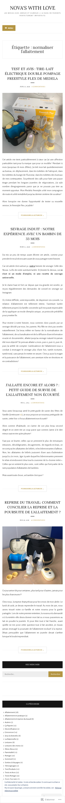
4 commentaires (37, 403)
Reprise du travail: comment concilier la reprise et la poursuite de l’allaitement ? (32, 507)
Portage (8, 756)
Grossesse (9, 732)
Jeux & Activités (11, 736)
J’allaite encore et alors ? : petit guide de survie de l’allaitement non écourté (32, 390)
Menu (10, 28)
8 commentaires (38, 86)
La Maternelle (10, 739)
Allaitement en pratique (15, 716)
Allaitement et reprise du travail (18, 719)
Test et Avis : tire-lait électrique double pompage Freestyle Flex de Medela (32, 74)
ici (21, 414)
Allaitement (10, 712)
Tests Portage (10, 776)
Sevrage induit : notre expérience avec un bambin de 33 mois (32, 234)
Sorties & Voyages (12, 763)
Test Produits (10, 769)
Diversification (11, 729)
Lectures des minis (13, 746)
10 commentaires (38, 520)
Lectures (8, 742)
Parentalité (9, 752)
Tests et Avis (10, 773)
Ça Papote (9, 726)
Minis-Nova (9, 749)
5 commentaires (38, 247)
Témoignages (11, 766)
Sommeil (9, 759)
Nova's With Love (32, 8)
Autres (8, 722)
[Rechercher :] (32, 674)
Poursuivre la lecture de (31, 216)
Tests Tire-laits (11, 779)
